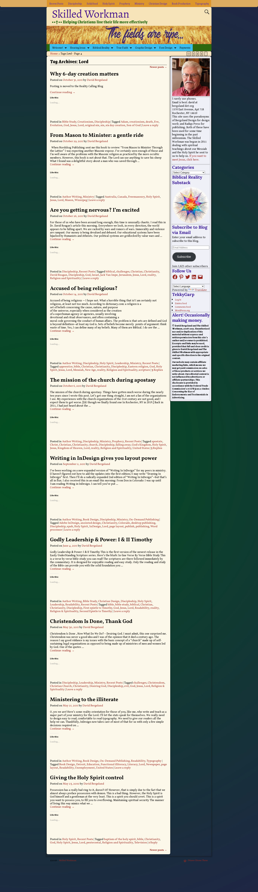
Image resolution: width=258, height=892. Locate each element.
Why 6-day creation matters (84, 74)
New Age (90, 370)
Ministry (139, 3)
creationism (136, 122)
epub (70, 526)
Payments (185, 47)
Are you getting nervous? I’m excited (95, 210)
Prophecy (124, 3)
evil (126, 686)
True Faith (122, 47)
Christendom (156, 683)
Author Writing (72, 197)
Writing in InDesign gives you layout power (103, 458)
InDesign (95, 526)
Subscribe (184, 257)
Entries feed (181, 303)
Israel (95, 275)
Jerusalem (125, 275)
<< (188, 53)
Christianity (151, 272)
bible (77, 367)
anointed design (91, 523)
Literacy (132, 764)
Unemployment (85, 768)
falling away (123, 445)
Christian (137, 272)
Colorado (124, 523)
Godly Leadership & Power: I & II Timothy (101, 540)
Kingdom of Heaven (70, 448)
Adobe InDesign (69, 523)
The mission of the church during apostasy (103, 380)
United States (141, 448)
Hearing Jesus (77, 47)
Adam (124, 122)
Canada (122, 197)
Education (93, 764)
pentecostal (93, 843)
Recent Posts (56, 3)
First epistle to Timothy (97, 608)
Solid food (92, 3)
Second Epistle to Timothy (96, 611)
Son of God (134, 125)
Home (54, 54)
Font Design (165, 47)
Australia (110, 197)
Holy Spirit (108, 3)
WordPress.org (182, 310)
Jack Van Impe (109, 275)
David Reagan (58, 275)
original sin (92, 125)
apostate (157, 441)
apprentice (66, 367)
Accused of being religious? (83, 288)
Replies (157, 370)
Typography (202, 3)
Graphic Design (143, 47)
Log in (178, 299)
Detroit (80, 764)
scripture (144, 370)
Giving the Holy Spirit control (87, 778)
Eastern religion (138, 367)
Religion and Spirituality (65, 278)
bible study (122, 605)
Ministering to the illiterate (84, 699)
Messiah (78, 370)
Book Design (91, 520)
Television (140, 843)
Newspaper (153, 764)
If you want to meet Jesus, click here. (189, 157)
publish (129, 526)
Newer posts (158, 67)
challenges (123, 272)
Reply (153, 843)
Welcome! (57, 47)
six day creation (115, 125)
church (93, 445)
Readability (72, 605)
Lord (81, 125)
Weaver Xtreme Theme (198, 860)
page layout (116, 526)
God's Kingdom (141, 445)
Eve (156, 122)
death (149, 122)
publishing (142, 526)
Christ (54, 445)
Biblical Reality (101, 47)
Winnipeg (81, 200)
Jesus (73, 125)
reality (151, 275)
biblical (110, 272)
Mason (69, 200)
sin (102, 125)
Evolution (56, 125)
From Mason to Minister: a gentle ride (96, 135)
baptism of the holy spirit (120, 839)
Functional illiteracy (113, 764)
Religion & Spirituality (64, 611)
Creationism (85, 122)
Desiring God (98, 686)
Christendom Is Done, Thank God (91, 621)
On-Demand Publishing (144, 520)
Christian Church (61, 686)
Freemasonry (136, 197)
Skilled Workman (90, 13)
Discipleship (75, 3)
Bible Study (69, 122)
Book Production (181, 3)
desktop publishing (143, 523)
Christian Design (158, 3)
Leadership (122, 363)
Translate (201, 290)
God (66, 125)
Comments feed (183, 307)
